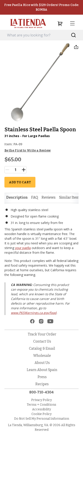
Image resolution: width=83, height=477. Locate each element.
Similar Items (70, 197)
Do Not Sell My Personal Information (41, 419)
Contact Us (42, 341)
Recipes (42, 384)
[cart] (60, 23)
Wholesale (42, 355)
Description (17, 197)
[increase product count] (23, 169)
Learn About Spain (42, 370)
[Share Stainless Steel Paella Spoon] (76, 47)
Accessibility (41, 409)
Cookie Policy (41, 414)
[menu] (72, 23)
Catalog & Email (42, 348)
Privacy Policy (41, 400)
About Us (42, 363)
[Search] (73, 35)
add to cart (20, 182)
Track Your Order (42, 334)
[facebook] (32, 321)
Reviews (49, 197)
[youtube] (50, 321)
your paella (23, 248)
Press (42, 377)
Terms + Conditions (41, 405)
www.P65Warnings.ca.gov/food (33, 313)
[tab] (16, 197)
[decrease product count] (7, 169)
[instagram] (41, 321)
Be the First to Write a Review (27, 150)
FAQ (34, 197)
